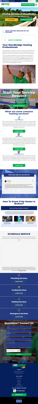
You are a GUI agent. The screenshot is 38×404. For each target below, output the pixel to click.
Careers (19, 383)
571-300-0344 (19, 378)
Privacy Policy (21, 270)
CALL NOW (11, 19)
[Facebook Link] (17, 401)
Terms (25, 270)
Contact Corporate (19, 386)
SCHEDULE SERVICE (28, 4)
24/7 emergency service (24, 58)
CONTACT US (19, 394)
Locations (19, 380)
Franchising (19, 384)
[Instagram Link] (20, 401)
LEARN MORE (19, 131)
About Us (19, 381)
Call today (14, 62)
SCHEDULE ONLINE (26, 19)
